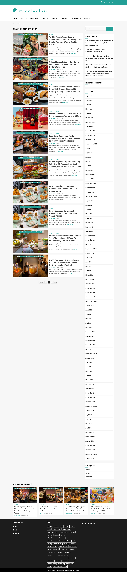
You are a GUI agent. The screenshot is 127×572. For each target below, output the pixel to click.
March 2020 (89, 432)
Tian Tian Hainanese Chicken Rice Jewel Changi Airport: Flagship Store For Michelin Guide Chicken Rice (98, 73)
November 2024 (90, 188)
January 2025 (89, 179)
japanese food (57, 543)
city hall (72, 532)
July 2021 (88, 362)
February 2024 (90, 227)
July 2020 (88, 415)
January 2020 (89, 441)
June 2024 (88, 209)
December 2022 (90, 288)
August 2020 (89, 410)
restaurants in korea (62, 555)
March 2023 (89, 275)
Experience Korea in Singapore (56, 540)
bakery (56, 526)
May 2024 (88, 214)
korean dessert (63, 546)
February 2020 (90, 437)
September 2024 (91, 196)
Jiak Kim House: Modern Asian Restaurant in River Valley (95, 51)
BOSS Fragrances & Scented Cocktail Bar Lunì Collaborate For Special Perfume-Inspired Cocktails (30, 266)
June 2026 (88, 105)
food (68, 540)
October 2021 (90, 349)
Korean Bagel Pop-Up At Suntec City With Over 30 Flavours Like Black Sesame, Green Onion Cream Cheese (30, 167)
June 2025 (88, 157)
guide (73, 540)
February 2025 (90, 174)
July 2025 (88, 153)
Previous (41, 282)
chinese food (64, 532)
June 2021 (88, 367)
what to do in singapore (60, 566)
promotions (51, 555)
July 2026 (88, 100)
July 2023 (88, 257)
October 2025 (90, 139)
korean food (72, 546)
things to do (69, 563)
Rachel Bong (52, 47)
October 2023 (90, 244)
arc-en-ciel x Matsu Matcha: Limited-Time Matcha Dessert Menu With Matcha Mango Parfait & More (30, 241)
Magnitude (67, 570)
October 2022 (90, 297)
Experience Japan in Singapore (56, 538)
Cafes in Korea (66, 529)
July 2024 (88, 205)
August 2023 (89, 253)
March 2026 (89, 118)
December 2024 (90, 183)
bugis (72, 526)
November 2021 (90, 345)
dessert (56, 535)
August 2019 (89, 458)
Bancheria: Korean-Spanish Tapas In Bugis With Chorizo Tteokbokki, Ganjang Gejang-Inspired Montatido (30, 93)
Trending (64, 18)
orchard (60, 552)
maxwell (72, 549)
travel (49, 566)
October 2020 (90, 402)
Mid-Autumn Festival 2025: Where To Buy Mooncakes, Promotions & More (30, 118)
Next (55, 282)
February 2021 (90, 384)
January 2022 (89, 336)
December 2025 (90, 131)
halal (49, 543)
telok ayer (61, 563)
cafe (49, 529)
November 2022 (90, 292)
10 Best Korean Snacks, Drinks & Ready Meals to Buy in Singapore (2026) (98, 66)
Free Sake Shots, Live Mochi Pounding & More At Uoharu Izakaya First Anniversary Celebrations (30, 142)
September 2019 (91, 454)
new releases (51, 552)
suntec (73, 560)
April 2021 (88, 375)
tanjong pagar (52, 563)
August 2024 (89, 201)
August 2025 (89, 148)
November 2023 (90, 240)
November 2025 (90, 135)
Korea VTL (64, 549)
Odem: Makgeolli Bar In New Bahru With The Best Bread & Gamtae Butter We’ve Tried (30, 68)
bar (62, 526)
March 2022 (89, 327)
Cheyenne (42, 513)
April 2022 (88, 323)
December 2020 (90, 393)
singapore (51, 560)
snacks (58, 560)
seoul (65, 558)
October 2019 (90, 450)
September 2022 (91, 301)
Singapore (33, 18)
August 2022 (89, 306)
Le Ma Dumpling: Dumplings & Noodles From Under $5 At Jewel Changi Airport (30, 192)
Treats (44, 18)
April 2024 (88, 218)
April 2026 (88, 113)
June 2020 (88, 419)
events (63, 535)
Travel (53, 18)
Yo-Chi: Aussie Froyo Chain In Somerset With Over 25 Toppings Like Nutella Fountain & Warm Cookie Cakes (30, 44)
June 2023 (88, 262)
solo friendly (65, 560)
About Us (24, 18)
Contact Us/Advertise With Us (80, 18)
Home (15, 18)
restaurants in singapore (54, 558)
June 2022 (88, 314)
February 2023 (90, 279)
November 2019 (90, 445)
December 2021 (90, 340)
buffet (67, 526)
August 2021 (89, 358)
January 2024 (89, 231)
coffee (50, 535)
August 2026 (89, 96)
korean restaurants (53, 549)
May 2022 (88, 319)
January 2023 (89, 284)
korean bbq (72, 543)
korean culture (52, 546)
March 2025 (89, 170)
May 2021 (88, 371)
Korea (65, 543)
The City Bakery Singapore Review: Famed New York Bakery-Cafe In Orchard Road (99, 58)
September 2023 (91, 249)
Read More (73, 53)
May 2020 (88, 423)
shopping (72, 558)
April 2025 (88, 166)
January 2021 (89, 388)
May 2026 (88, 109)
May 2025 (88, 161)
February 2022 (90, 332)
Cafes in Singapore (53, 532)
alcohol (50, 526)
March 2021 (89, 380)
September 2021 (91, 354)
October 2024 (90, 192)
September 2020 (91, 406)
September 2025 (91, 144)
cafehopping (56, 529)
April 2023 (88, 271)
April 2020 (88, 428)
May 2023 (88, 266)
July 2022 (88, 310)
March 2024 (89, 222)
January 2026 (89, 126)
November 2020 (90, 397)
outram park (68, 552)
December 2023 (90, 236)
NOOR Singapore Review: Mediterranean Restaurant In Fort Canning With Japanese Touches (99, 43)
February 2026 (90, 122)
